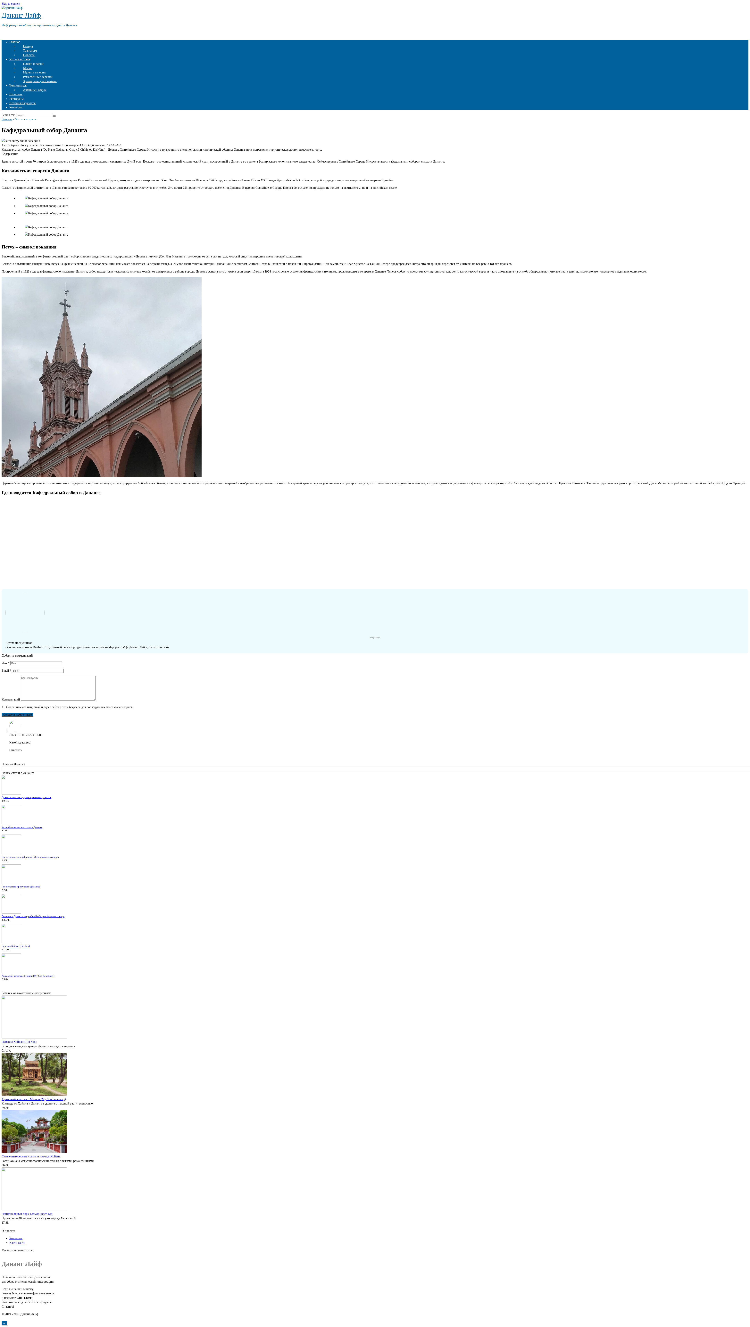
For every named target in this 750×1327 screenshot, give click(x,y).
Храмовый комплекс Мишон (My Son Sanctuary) (28, 976)
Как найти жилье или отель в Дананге (22, 827)
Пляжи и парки (33, 63)
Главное (14, 42)
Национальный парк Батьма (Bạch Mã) (27, 1213)
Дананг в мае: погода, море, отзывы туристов (26, 797)
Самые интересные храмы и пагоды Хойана (31, 1156)
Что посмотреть (19, 59)
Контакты (15, 107)
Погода (28, 46)
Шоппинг (15, 94)
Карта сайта (17, 1242)
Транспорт (30, 50)
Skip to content (11, 3)
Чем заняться (18, 85)
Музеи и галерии (34, 72)
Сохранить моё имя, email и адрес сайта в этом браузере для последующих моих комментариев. (69, 707)
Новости (29, 55)
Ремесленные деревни (38, 77)
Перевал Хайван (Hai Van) (16, 946)
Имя (6, 663)
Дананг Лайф (21, 15)
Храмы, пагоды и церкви (40, 81)
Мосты (27, 68)
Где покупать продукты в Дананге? (21, 886)
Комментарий (11, 699)
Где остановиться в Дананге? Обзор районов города (30, 857)
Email (6, 670)
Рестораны (16, 98)
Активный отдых (34, 90)
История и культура (22, 103)
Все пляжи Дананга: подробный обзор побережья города (33, 916)
